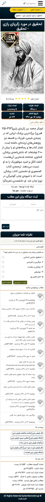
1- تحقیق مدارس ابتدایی (33, 257)
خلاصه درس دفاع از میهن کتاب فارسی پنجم (18, 309)
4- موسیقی (38, 272)
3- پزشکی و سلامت (35, 267)
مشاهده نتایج (7, 282)
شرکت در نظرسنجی (20, 282)
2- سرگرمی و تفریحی (35, 262)
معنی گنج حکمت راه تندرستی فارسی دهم (19, 387)
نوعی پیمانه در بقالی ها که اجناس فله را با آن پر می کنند (19, 323)
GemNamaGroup (31, 496)
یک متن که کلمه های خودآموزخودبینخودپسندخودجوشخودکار (20, 363)
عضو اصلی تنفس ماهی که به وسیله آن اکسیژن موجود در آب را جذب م (20, 401)
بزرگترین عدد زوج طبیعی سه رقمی (22, 415)
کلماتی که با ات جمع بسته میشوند (22, 349)
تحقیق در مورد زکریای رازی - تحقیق (22, 26)
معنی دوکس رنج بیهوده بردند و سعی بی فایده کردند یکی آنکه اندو (20, 338)
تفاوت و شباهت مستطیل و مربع (23, 293)
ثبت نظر (6, 226)
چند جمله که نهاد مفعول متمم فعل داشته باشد (19, 376)
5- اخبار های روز (36, 277)
